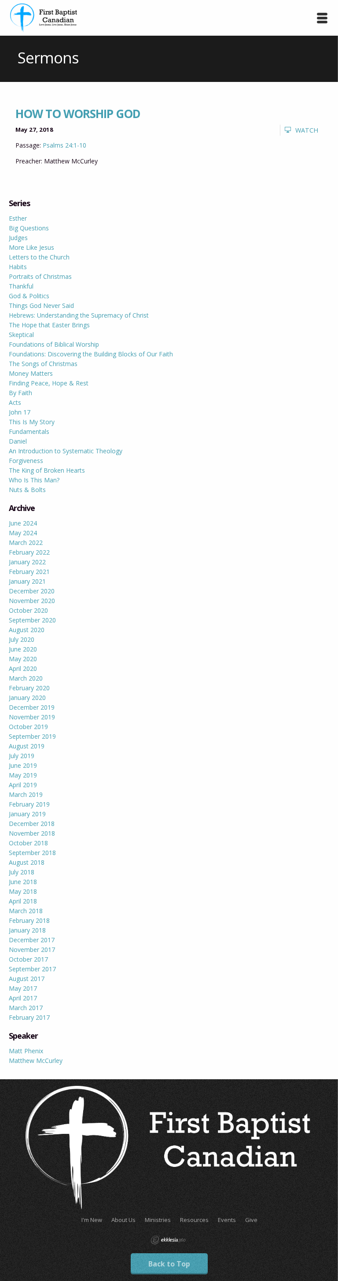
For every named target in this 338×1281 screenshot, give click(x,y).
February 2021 (29, 571)
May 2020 (23, 659)
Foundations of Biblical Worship (54, 344)
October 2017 (28, 959)
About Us (123, 1220)
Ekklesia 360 (168, 1240)
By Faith (20, 393)
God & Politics (29, 296)
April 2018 (23, 901)
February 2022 (29, 552)
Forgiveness (26, 460)
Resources (194, 1220)
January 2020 (27, 697)
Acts (15, 402)
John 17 (19, 412)
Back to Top (169, 1264)
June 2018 (23, 881)
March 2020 (26, 678)
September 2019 (32, 736)
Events (227, 1220)
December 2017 (32, 940)
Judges (18, 237)
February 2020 (29, 688)
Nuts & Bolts (27, 489)
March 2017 (26, 1007)
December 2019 (32, 707)
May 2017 (23, 988)
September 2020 (32, 620)
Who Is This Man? (34, 480)
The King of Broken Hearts (47, 470)
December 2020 (32, 591)
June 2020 (23, 649)
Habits (18, 267)
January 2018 (27, 930)
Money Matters (31, 373)
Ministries (158, 1220)
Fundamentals (29, 431)
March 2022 (26, 542)
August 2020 (26, 630)
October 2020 (28, 610)
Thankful (21, 286)
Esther (18, 218)
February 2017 (29, 1017)
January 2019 (27, 814)
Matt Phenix (26, 1051)
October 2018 (28, 843)
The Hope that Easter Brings (49, 325)
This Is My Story (32, 422)
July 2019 (21, 756)
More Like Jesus (31, 247)
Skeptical (21, 334)
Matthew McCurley (35, 1060)
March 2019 (26, 794)
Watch (306, 130)
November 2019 (32, 717)
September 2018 (32, 852)
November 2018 (32, 833)
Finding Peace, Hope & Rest (48, 383)
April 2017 (23, 998)
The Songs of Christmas (43, 363)
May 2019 (23, 775)
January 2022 (27, 562)
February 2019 (29, 804)
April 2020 (23, 668)
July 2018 (21, 872)
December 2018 (32, 823)
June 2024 (23, 523)
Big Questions (29, 228)
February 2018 (29, 920)
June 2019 (23, 765)
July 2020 (21, 639)
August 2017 (26, 978)
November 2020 (32, 600)
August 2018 (26, 862)
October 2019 (28, 726)
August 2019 (26, 746)
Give (251, 1220)
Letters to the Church (39, 257)
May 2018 (23, 891)
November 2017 (32, 949)
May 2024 (23, 533)
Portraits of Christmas (40, 276)
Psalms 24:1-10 (64, 145)
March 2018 (26, 911)
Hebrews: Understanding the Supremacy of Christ (79, 315)
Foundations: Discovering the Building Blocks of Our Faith (91, 354)
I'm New (91, 1220)
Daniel (18, 441)
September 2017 (32, 969)
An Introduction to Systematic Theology (65, 451)
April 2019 (23, 785)
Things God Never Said (41, 305)
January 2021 (27, 581)
